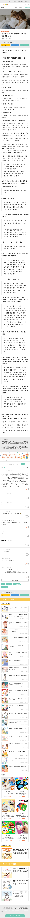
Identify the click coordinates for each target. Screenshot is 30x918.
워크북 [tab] (15, 7)
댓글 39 (2, 38)
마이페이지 (27, 1)
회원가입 (14, 1)
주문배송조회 (20, 1)
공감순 (24, 467)
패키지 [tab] (2, 7)
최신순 (27, 467)
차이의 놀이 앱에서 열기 (15, 915)
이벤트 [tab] (20, 7)
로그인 (10, 1)
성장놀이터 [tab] (9, 7)
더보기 (25, 775)
